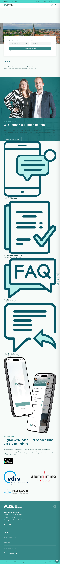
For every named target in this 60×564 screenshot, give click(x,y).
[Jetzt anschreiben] (58, 279)
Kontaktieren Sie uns (12, 139)
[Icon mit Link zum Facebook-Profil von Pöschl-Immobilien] (9, 524)
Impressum (25, 562)
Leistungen (7, 543)
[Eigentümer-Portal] (58, 284)
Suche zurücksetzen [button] (15, 51)
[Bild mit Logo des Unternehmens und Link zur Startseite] (13, 506)
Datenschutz (33, 562)
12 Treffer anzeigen (30, 48)
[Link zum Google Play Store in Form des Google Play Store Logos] (8, 462)
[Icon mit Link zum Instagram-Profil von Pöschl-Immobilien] (5, 524)
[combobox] (19, 43)
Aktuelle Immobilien (10, 538)
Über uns (6, 533)
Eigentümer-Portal (11, 553)
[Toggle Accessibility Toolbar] (57, 561)
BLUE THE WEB (52, 562)
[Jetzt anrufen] (58, 275)
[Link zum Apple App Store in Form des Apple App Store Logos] (8, 459)
